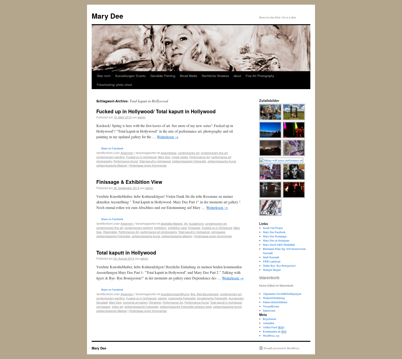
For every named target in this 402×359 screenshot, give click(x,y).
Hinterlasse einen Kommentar (148, 165)
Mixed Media (188, 76)
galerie (162, 298)
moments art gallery (135, 302)
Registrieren (269, 319)
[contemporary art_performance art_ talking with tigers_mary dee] (281, 160)
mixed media (180, 157)
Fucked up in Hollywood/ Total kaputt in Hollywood (156, 111)
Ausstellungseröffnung (175, 294)
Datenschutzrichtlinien (275, 302)
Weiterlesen (167, 136)
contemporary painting (110, 157)
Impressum (269, 310)
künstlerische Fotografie (212, 298)
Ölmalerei (155, 302)
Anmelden (268, 323)
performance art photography (158, 232)
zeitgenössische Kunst (222, 161)
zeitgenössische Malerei (111, 165)
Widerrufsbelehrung (274, 298)
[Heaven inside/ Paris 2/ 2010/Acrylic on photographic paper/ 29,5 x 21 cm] (270, 179)
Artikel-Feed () (274, 327)
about (237, 76)
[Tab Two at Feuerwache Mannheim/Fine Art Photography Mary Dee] (294, 137)
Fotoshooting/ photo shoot (114, 84)
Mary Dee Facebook (274, 232)
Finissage (194, 228)
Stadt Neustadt (271, 257)
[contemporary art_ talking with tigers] (294, 119)
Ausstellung (196, 223)
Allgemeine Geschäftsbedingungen (282, 293)
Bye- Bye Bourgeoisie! (205, 294)
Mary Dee (107, 16)
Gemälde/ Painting (162, 76)
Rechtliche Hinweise (215, 76)
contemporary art (188, 153)
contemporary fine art (214, 153)
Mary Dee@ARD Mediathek (279, 244)
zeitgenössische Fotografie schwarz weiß (186, 307)
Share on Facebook (112, 148)
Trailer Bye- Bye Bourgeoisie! (279, 265)
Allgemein (127, 153)
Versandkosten (271, 306)
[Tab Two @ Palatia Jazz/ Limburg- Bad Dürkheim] (294, 197)
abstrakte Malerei (172, 223)
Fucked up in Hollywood (141, 157)
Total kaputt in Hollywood (155, 161)
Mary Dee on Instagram (276, 240)
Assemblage (169, 153)
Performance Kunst (126, 161)
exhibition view (177, 228)
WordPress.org (271, 335)
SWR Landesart (271, 261)
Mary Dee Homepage (275, 236)
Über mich (104, 76)
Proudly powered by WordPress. (282, 348)
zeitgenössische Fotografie (189, 161)
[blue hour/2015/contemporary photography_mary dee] (270, 137)
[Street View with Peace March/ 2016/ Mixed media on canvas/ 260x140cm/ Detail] (270, 215)
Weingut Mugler (272, 270)
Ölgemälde (110, 232)
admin (142, 117)
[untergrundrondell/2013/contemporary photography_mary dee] (270, 197)
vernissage (218, 232)
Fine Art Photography (260, 76)
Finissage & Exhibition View (129, 181)
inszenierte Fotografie (182, 298)
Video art (117, 307)
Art (186, 223)
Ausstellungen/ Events (130, 76)
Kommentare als (275, 331)
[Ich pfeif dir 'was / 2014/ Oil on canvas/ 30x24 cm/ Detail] (294, 179)
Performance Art (199, 157)
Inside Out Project (273, 228)
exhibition (160, 228)
